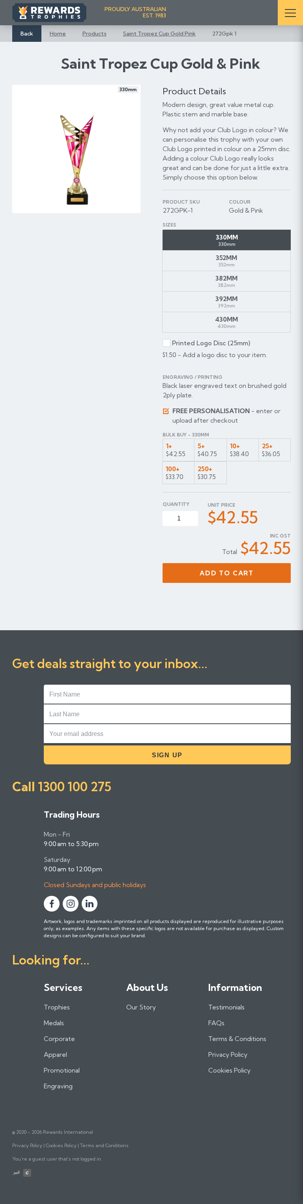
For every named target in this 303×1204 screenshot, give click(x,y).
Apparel (55, 1054)
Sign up (167, 755)
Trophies (57, 1007)
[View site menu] (290, 12)
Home (58, 33)
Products (94, 33)
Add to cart (227, 573)
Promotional (62, 1070)
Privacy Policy (227, 1054)
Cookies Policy (229, 1070)
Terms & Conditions (237, 1039)
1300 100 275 (74, 786)
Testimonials (226, 1007)
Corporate (59, 1039)
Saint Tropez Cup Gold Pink (159, 33)
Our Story (141, 1007)
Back (27, 33)
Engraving (58, 1086)
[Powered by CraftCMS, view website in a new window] (27, 1174)
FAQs (216, 1023)
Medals (54, 1023)
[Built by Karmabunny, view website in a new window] (16, 1173)
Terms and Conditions (104, 1145)
